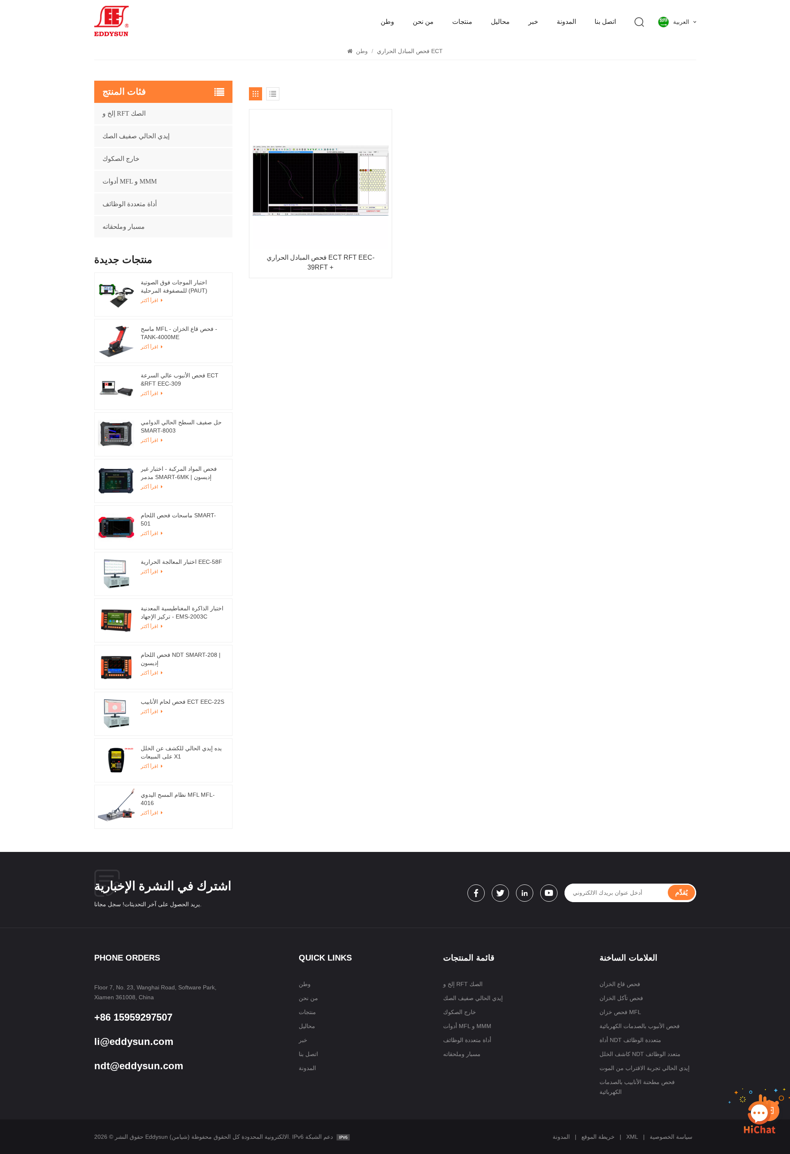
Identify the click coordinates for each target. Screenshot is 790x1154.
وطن (387, 21)
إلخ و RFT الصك (124, 113)
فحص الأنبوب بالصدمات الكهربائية (639, 1026)
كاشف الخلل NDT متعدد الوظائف (640, 1054)
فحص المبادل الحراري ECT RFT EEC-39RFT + (320, 262)
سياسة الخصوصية (671, 1136)
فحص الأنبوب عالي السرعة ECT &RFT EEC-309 (179, 379)
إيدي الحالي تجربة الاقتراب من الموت (644, 1068)
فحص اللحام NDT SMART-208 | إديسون (181, 658)
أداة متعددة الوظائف (129, 203)
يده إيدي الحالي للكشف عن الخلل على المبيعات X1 (181, 752)
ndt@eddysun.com (138, 1065)
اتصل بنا (605, 21)
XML (632, 1136)
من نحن (423, 21)
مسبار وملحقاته (123, 226)
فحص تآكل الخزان (621, 998)
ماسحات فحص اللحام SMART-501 (178, 519)
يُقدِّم (681, 892)
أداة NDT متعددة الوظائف (630, 1040)
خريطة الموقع (598, 1136)
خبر (533, 21)
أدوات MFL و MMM (129, 181)
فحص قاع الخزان (619, 984)
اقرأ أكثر (150, 572)
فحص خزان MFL (620, 1012)
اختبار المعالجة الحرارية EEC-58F (181, 561)
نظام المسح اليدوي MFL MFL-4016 (178, 798)
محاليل (500, 21)
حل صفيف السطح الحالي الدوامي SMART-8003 (181, 426)
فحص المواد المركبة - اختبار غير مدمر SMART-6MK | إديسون (179, 472)
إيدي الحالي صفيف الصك (136, 136)
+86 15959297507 (133, 1017)
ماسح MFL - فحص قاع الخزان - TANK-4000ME (179, 333)
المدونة (566, 21)
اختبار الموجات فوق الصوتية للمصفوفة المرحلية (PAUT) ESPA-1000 (174, 287)
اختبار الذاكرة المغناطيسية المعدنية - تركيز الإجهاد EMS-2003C (182, 612)
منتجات (462, 21)
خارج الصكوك (120, 158)
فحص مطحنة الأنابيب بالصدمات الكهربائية (637, 1087)
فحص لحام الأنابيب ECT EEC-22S (182, 701)
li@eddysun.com (133, 1041)
